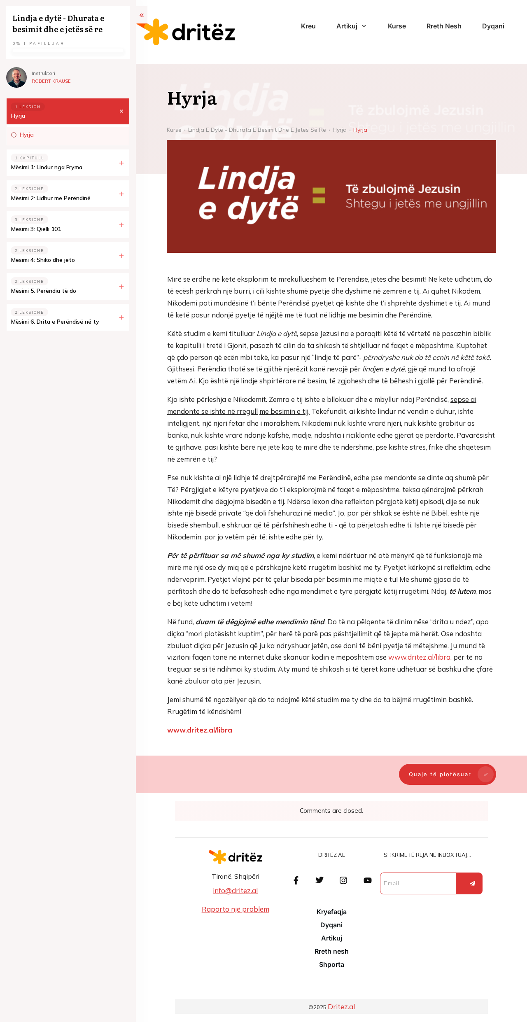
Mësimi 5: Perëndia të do (43, 290)
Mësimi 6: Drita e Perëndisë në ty (55, 321)
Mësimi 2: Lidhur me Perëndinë (51, 198)
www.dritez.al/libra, (420, 657)
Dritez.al (341, 1006)
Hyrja (18, 115)
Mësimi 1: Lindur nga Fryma (46, 167)
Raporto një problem (235, 909)
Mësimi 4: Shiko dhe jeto (43, 260)
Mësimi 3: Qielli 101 (36, 229)
